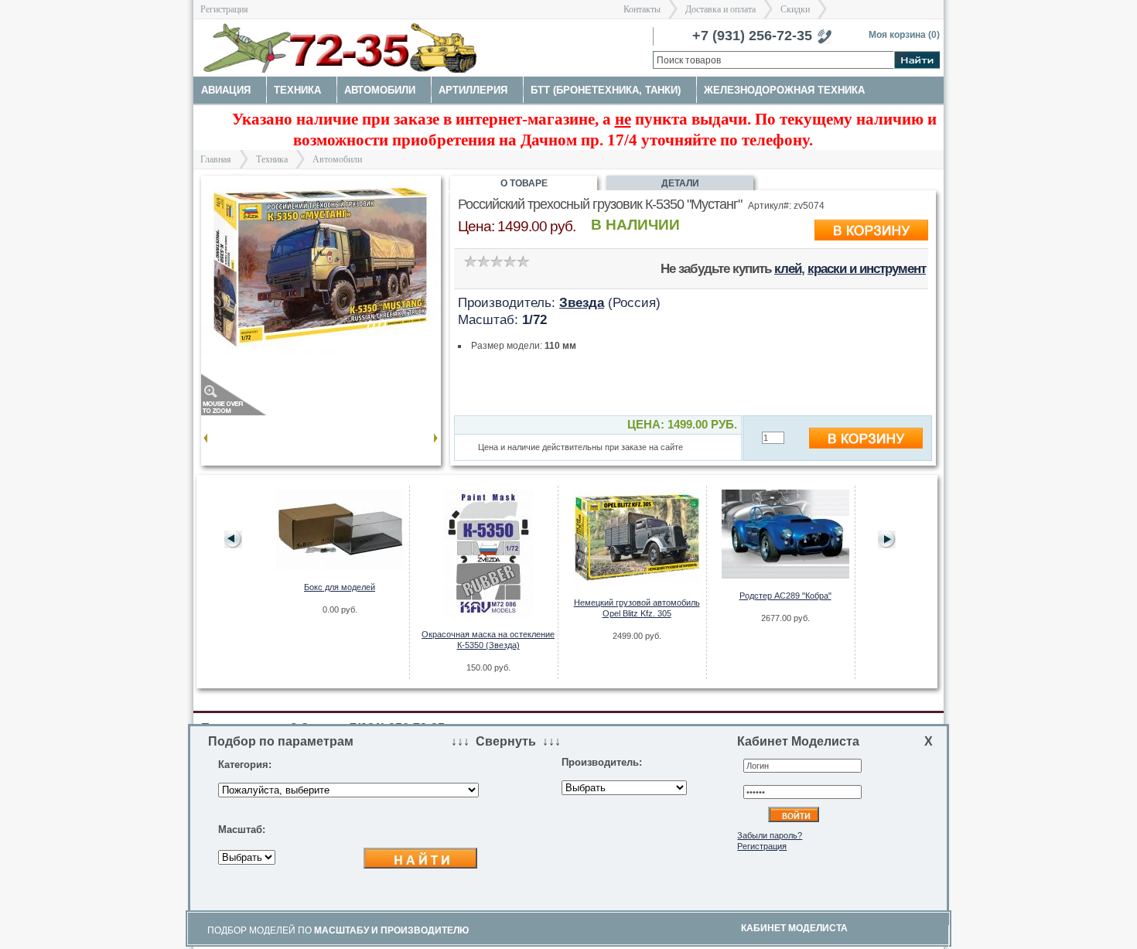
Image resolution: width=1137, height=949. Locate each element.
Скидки (795, 9)
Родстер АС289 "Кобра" (785, 595)
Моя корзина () (904, 34)
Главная (215, 159)
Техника (272, 159)
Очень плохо (470, 261)
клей (787, 268)
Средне (496, 261)
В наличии (635, 225)
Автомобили (337, 159)
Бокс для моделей (339, 587)
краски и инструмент (867, 268)
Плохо (483, 261)
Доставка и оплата (720, 9)
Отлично (522, 261)
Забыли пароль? (769, 835)
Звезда (581, 302)
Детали (680, 183)
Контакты (642, 9)
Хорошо (509, 261)
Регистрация (224, 9)
